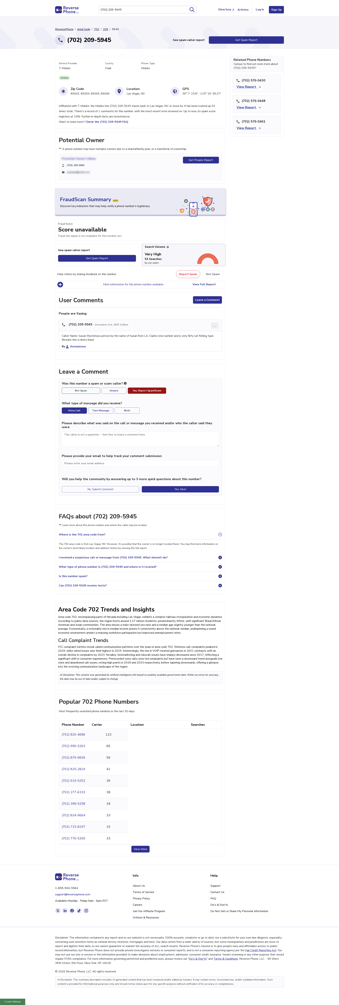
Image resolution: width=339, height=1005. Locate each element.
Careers (137, 905)
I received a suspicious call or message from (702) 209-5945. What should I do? (113, 557)
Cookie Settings (13, 1001)
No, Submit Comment (100, 489)
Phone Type (148, 63)
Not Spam (213, 274)
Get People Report (201, 160)
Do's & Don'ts (219, 905)
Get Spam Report (246, 40)
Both (127, 410)
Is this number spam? (73, 576)
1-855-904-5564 (66, 888)
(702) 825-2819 (73, 769)
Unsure (114, 390)
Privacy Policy (141, 898)
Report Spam (188, 274)
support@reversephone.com (72, 894)
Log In (260, 9)
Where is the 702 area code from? (82, 535)
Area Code (83, 29)
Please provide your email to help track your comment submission (112, 456)
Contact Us (217, 892)
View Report (247, 87)
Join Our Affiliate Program (149, 911)
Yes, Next (180, 489)
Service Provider (68, 63)
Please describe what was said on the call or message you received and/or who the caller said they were (137, 425)
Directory (224, 9)
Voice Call (74, 410)
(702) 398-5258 (73, 804)
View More (140, 849)
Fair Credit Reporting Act (260, 950)
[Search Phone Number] (192, 10)
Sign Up (276, 10)
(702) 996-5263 (73, 746)
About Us (139, 886)
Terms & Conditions (225, 959)
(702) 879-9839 (73, 758)
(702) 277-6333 (73, 792)
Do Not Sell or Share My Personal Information (239, 911)
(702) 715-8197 (73, 827)
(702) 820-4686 (73, 734)
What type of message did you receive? (92, 403)
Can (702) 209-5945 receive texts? (83, 585)
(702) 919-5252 (73, 781)
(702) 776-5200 (73, 838)
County (109, 63)
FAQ (213, 898)
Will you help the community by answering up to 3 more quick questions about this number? (131, 479)
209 (105, 29)
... (215, 325)
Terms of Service (143, 892)
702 (96, 29)
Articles (243, 10)
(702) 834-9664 (73, 815)
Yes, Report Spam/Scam (147, 390)
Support (215, 886)
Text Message (100, 410)
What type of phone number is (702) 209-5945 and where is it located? (108, 567)
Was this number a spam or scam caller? (93, 384)
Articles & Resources (146, 917)
